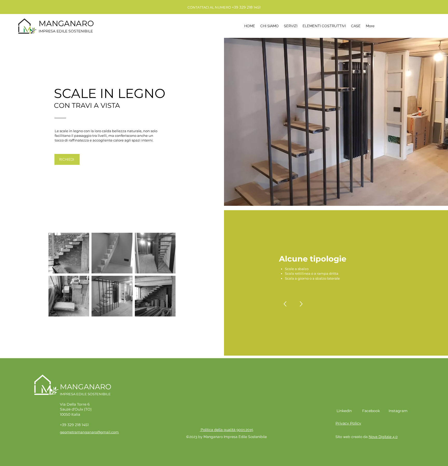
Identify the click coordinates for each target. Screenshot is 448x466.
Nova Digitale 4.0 (383, 437)
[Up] (285, 304)
